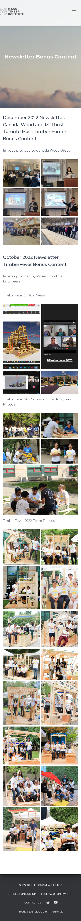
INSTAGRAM (48, 902)
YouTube (56, 902)
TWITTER (57, 894)
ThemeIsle (56, 911)
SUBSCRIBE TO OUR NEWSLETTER (40, 885)
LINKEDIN (22, 894)
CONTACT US (32, 902)
